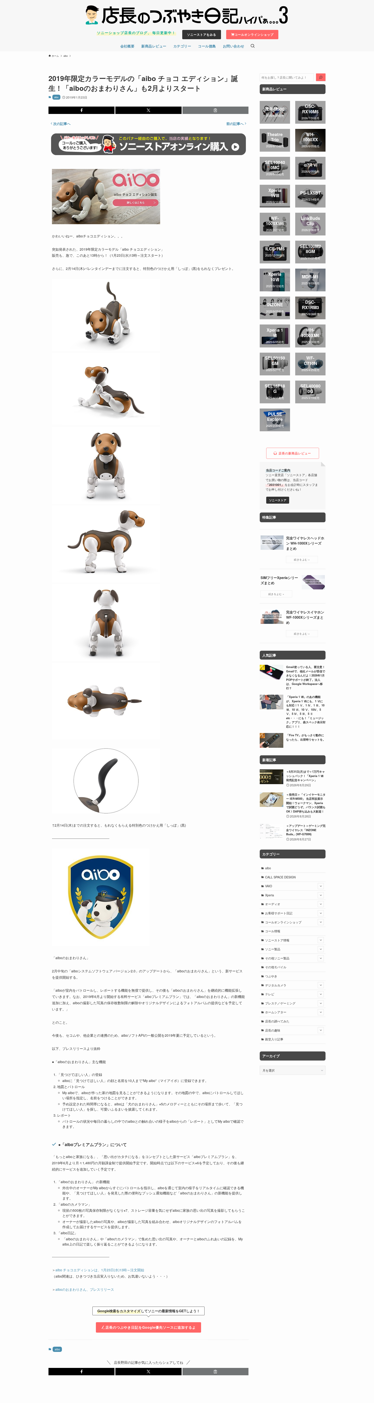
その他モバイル (275, 967)
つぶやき (271, 976)
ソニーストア (278, 500)
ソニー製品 (272, 949)
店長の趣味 (272, 1030)
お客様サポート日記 (278, 913)
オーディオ (272, 904)
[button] (81, 110)
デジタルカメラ (275, 985)
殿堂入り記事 (274, 1039)
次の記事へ (62, 123)
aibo (56, 97)
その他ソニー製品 (277, 958)
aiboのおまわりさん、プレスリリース (84, 1289)
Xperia (269, 895)
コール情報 (272, 931)
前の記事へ (235, 123)
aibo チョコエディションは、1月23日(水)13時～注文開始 (99, 1269)
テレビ (269, 994)
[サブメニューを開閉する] (321, 886)
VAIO (268, 886)
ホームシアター (275, 1012)
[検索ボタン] (252, 46)
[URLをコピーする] (215, 110)
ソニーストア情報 (277, 940)
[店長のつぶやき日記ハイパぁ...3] (187, 15)
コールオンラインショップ (283, 922)
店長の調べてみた (277, 1021)
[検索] (321, 77)
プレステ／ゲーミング (280, 1003)
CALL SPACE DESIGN (280, 877)
